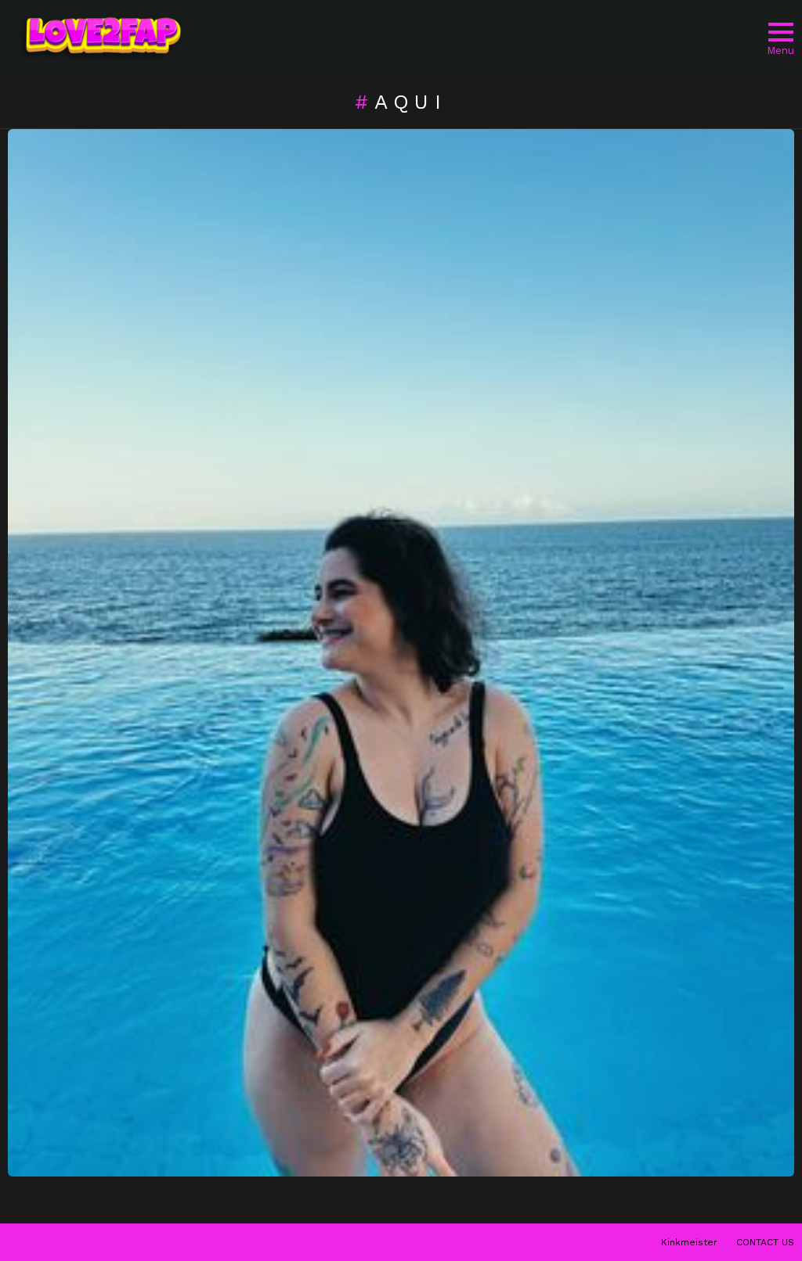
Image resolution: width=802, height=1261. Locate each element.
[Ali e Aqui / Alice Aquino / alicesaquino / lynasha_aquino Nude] (401, 653)
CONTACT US (765, 1242)
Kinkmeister (689, 1242)
